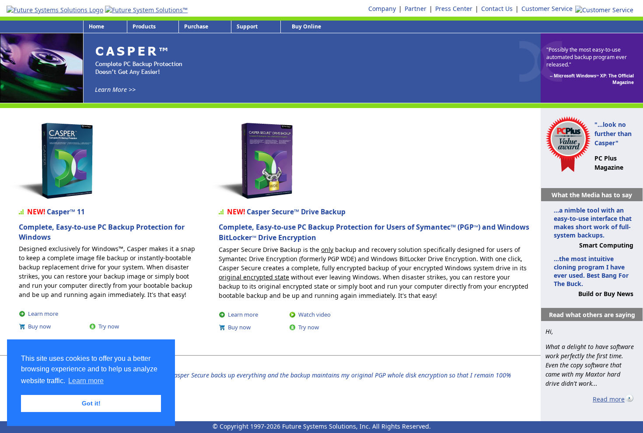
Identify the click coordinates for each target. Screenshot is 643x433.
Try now (108, 326)
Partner (415, 8)
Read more (609, 399)
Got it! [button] (91, 403)
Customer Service (547, 8)
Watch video (314, 314)
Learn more (43, 314)
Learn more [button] (86, 380)
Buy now (39, 326)
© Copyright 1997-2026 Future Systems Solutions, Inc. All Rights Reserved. (322, 426)
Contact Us (497, 8)
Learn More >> (115, 89)
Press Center (453, 8)
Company (382, 8)
